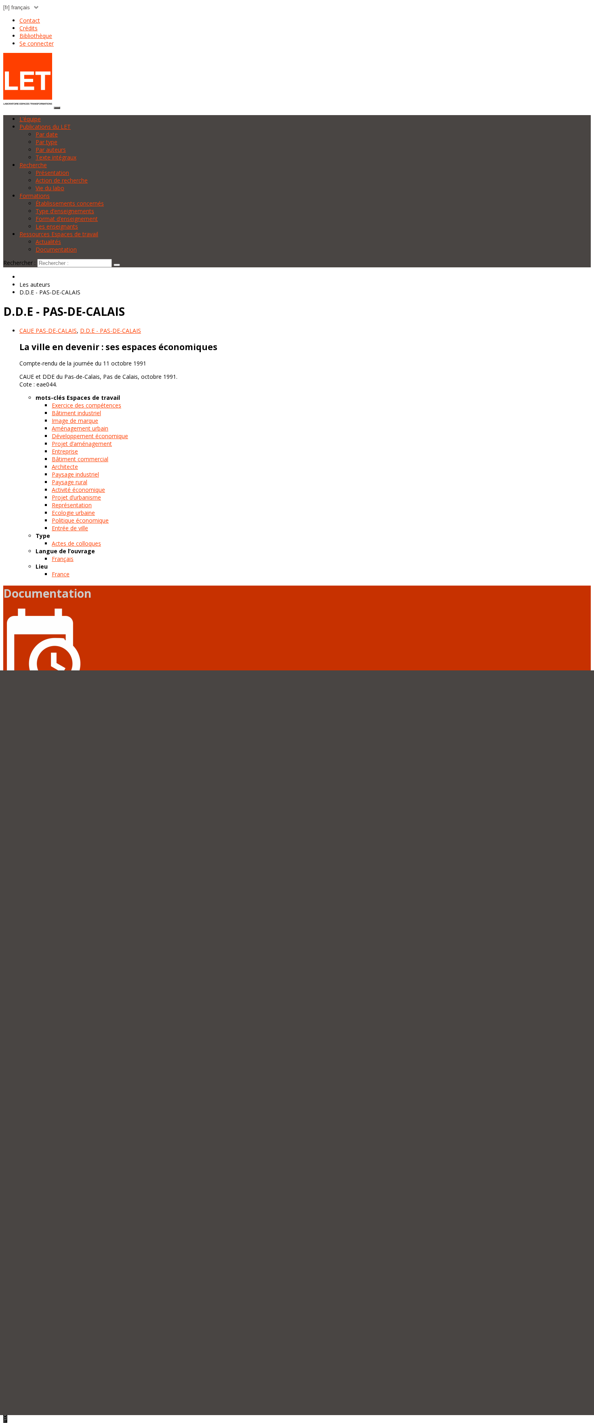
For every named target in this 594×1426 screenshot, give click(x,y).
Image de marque (75, 420)
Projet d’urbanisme (76, 497)
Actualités (48, 242)
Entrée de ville (70, 528)
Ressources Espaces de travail (58, 234)
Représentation (72, 505)
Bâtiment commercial (80, 459)
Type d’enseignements (65, 211)
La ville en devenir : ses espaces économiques (118, 347)
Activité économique (78, 490)
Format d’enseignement (67, 219)
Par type (46, 142)
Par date (47, 134)
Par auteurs (51, 149)
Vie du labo (50, 188)
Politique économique (80, 520)
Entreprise (65, 451)
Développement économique (90, 436)
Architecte (65, 466)
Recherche (33, 165)
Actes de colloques (76, 543)
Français (63, 559)
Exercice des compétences (86, 405)
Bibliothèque (35, 36)
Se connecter (36, 43)
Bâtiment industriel (76, 413)
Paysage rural (69, 482)
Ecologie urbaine (73, 513)
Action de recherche (62, 180)
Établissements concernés (70, 203)
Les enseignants (57, 226)
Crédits (28, 28)
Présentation (52, 172)
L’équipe (30, 119)
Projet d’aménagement (82, 443)
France (61, 574)
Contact (29, 20)
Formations (34, 196)
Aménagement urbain (80, 428)
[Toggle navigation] (57, 108)
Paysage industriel (75, 474)
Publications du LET (45, 126)
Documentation (56, 249)
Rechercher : (19, 263)
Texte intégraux (56, 157)
